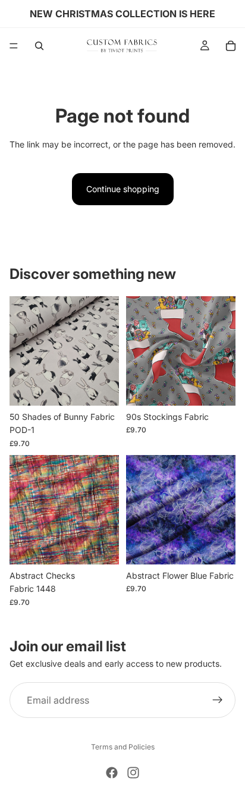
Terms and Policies (123, 746)
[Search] (39, 46)
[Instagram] (133, 773)
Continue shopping (122, 189)
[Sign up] (217, 700)
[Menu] (13, 45)
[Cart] (231, 46)
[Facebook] (112, 773)
